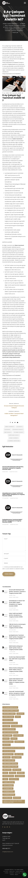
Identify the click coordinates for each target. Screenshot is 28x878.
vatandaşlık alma (8, 788)
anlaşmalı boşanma (8, 716)
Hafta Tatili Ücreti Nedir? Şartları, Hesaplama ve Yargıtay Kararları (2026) (16, 615)
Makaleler (11, 873)
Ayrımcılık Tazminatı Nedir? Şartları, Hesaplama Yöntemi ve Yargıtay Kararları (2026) (17, 693)
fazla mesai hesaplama (9, 729)
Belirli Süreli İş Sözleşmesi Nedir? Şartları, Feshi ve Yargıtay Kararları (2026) (16, 647)
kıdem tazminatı (13, 438)
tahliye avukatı (14, 779)
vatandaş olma (7, 797)
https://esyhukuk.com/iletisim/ (10, 62)
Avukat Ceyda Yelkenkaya (10, 23)
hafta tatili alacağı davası (10, 732)
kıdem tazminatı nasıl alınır (10, 766)
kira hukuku (7, 757)
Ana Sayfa (5, 871)
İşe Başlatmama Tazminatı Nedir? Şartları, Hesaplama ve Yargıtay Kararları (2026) (12, 521)
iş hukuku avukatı (8, 27)
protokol (12, 772)
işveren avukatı (19, 741)
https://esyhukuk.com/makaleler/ (11, 73)
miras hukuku (16, 769)
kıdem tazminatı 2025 (9, 760)
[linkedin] (4, 827)
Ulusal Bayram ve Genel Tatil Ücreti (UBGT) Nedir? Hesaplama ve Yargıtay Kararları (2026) (13, 494)
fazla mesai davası (16, 726)
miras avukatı (7, 769)
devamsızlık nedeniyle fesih (10, 723)
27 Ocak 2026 (5, 498)
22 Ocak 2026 (5, 524)
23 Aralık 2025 (12, 697)
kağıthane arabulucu (9, 751)
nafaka (5, 772)
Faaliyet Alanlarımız (20, 871)
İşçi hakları (17, 797)
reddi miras (21, 772)
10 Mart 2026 (5, 471)
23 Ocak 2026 (12, 629)
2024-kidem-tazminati (9, 713)
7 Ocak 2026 (12, 651)
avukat (18, 716)
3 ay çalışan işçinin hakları (10, 707)
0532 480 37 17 (6, 848)
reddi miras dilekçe (8, 775)
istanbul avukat (18, 432)
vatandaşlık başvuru (9, 794)
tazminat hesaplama (17, 30)
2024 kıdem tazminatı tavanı (11, 710)
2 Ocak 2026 (12, 662)
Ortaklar (6, 873)
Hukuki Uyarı (17, 873)
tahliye (5, 779)
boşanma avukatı (8, 719)
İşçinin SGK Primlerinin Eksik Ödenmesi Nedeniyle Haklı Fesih (13, 801)
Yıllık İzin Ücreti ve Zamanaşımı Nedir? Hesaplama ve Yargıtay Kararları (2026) (17, 626)
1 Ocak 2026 (12, 673)
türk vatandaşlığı (8, 785)
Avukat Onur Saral (13, 471)
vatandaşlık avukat (9, 791)
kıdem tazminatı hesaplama (10, 763)
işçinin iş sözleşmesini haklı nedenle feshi (14, 747)
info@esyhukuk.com (12, 64)
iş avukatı (17, 25)
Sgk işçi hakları (20, 775)
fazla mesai (6, 726)
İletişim (16, 874)
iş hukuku (22, 25)
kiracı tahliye (18, 754)
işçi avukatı (16, 27)
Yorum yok (15, 32)
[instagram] (9, 827)
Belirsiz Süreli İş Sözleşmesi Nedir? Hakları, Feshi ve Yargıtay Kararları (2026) (16, 669)
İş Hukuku (22, 23)
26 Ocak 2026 (12, 619)
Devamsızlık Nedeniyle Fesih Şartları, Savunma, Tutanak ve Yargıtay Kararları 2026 (13, 468)
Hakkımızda (12, 871)
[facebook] (2, 827)
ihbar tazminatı (9, 25)
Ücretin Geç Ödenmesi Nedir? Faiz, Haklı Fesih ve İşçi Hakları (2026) (17, 658)
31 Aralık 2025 (12, 686)
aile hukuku (20, 713)
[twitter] (7, 827)
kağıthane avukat (14, 29)
